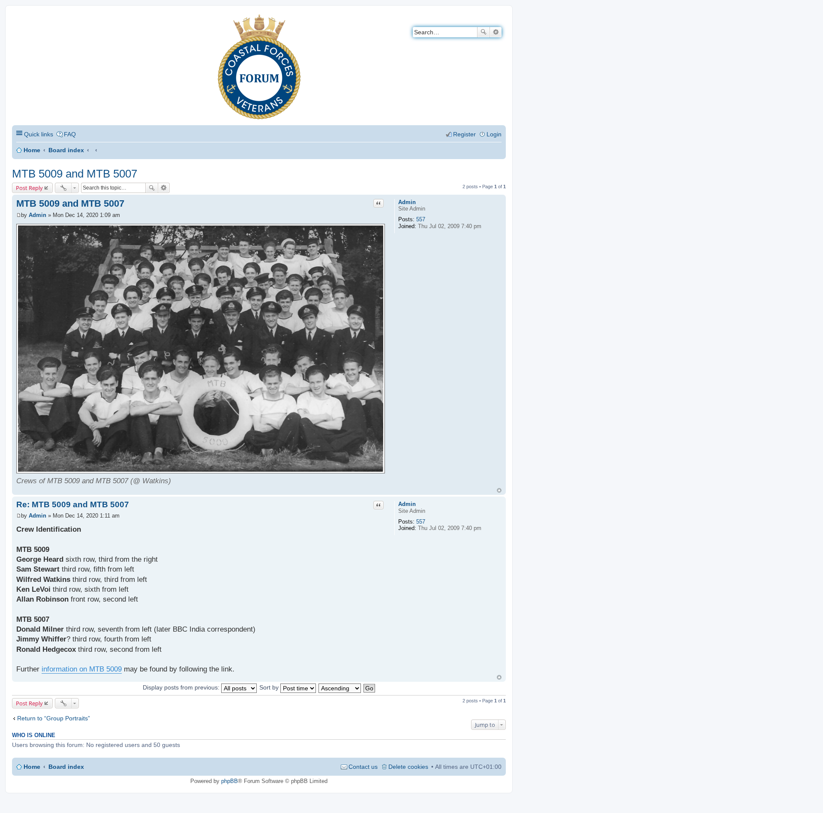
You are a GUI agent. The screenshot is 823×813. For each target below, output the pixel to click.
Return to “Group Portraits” (53, 718)
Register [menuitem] (464, 134)
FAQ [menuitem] (70, 134)
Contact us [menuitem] (363, 766)
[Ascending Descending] (340, 687)
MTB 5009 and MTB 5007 (74, 174)
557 (420, 219)
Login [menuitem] (494, 134)
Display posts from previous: (182, 687)
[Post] (18, 215)
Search (483, 32)
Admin (407, 202)
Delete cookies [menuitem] (408, 766)
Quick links (38, 134)
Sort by (269, 687)
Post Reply (29, 188)
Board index (66, 150)
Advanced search (496, 32)
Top (499, 490)
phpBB (229, 781)
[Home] (19, 19)
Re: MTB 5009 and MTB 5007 (72, 504)
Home (32, 150)
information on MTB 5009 (82, 669)
